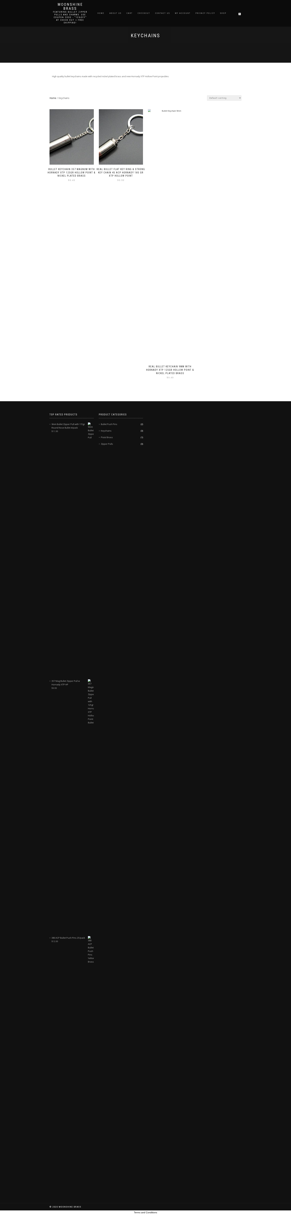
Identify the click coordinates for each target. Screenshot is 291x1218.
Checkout (144, 13)
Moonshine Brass (70, 7)
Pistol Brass (107, 437)
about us (115, 13)
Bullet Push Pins (109, 424)
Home (101, 13)
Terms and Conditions (145, 1212)
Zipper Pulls (107, 443)
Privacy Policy (205, 13)
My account (182, 13)
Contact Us (162, 13)
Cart (129, 13)
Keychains (106, 430)
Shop (223, 13)
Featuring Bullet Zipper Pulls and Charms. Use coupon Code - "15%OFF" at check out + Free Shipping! (70, 17)
